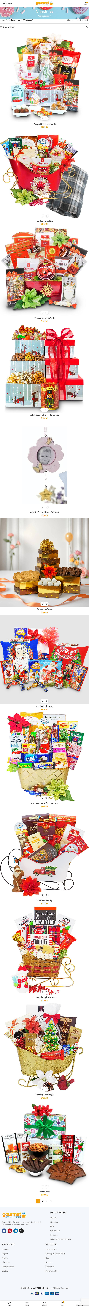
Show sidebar (9, 27)
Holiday (53, 1217)
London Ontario (8, 1266)
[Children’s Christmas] (44, 659)
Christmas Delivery (44, 900)
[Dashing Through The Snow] (44, 950)
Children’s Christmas (44, 706)
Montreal (5, 1271)
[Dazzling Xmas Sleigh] (44, 1047)
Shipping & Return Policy (55, 1253)
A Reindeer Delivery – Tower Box (44, 415)
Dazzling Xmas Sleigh (45, 1094)
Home (2, 20)
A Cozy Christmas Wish (44, 318)
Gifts (52, 1226)
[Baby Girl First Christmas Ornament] (44, 465)
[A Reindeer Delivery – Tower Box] (44, 368)
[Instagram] (21, 1230)
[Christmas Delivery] (44, 853)
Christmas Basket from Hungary (44, 803)
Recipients (54, 1235)
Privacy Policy (51, 1249)
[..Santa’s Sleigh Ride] (44, 174)
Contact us (50, 1266)
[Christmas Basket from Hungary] (44, 756)
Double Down (44, 1191)
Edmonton (6, 1262)
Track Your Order (52, 1271)
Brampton (5, 1249)
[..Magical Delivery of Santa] (44, 77)
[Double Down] (44, 1144)
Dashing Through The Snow (44, 997)
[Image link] (14, 1214)
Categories (43, 16)
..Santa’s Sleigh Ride (44, 221)
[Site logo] (44, 3)
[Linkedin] (15, 1230)
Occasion (54, 1222)
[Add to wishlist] (46, 118)
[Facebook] (4, 1230)
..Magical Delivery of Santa (44, 124)
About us (49, 1262)
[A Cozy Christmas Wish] (44, 271)
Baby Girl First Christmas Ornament (44, 512)
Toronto (5, 1258)
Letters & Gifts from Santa (60, 1239)
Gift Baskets (55, 1230)
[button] (42, 118)
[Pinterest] (10, 1230)
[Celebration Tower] (44, 562)
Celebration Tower (44, 609)
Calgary (5, 1253)
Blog (47, 1258)
